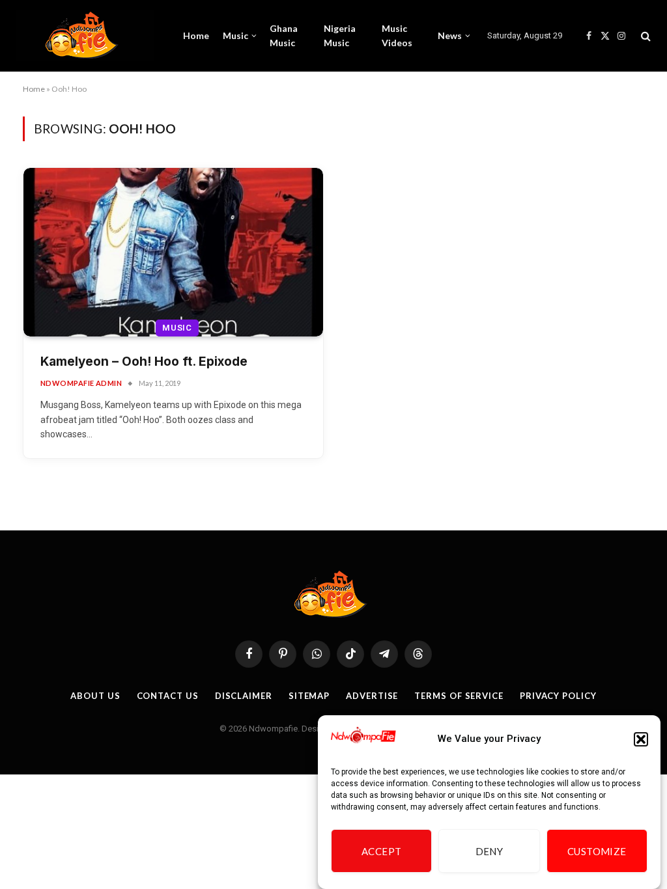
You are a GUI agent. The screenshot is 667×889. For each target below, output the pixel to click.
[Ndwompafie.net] (85, 36)
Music (235, 35)
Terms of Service (459, 696)
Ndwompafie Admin (81, 383)
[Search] (644, 36)
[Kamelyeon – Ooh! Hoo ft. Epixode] (173, 252)
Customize (597, 851)
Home (196, 35)
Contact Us (168, 696)
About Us (95, 696)
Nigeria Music (340, 35)
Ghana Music (284, 35)
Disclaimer (243, 696)
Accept (382, 851)
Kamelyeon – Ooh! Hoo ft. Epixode (144, 361)
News (450, 35)
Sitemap (309, 696)
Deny (489, 851)
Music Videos (397, 35)
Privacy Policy (558, 696)
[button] (640, 739)
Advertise (372, 696)
